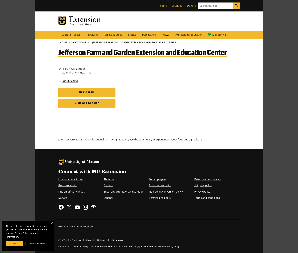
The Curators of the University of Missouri (87, 240)
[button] (35, 243)
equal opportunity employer (80, 226)
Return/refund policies (207, 179)
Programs (92, 34)
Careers (108, 185)
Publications (149, 34)
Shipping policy (203, 185)
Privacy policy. (173, 246)
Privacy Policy (22, 233)
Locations (79, 42)
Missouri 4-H (219, 34)
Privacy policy (202, 191)
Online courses (113, 34)
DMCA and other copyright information (136, 246)
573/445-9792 (70, 81)
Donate (191, 5)
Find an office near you (71, 191)
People (163, 5)
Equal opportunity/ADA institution (124, 191)
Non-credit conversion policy (166, 191)
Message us (87, 92)
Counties (177, 5)
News (166, 34)
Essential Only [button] (14, 243)
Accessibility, (160, 246)
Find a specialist (67, 185)
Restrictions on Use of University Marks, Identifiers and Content (87, 246)
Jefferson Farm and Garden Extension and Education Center (134, 42)
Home (63, 42)
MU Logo (60, 162)
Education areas (70, 34)
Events (132, 34)
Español (108, 198)
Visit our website (87, 103)
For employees (157, 179)
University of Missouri (82, 162)
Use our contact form (71, 179)
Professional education (188, 34)
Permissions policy (160, 198)
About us (109, 179)
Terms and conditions (207, 198)
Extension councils (160, 185)
